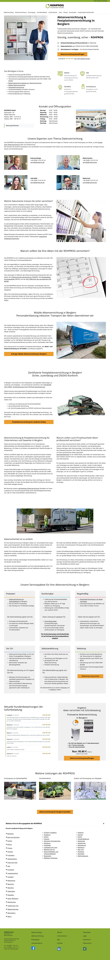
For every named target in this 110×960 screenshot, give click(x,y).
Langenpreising (12, 873)
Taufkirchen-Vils (12, 906)
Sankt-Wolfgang (12, 898)
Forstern (10, 852)
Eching (46, 837)
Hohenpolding (12, 859)
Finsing (9, 848)
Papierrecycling (9, 12)
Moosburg (81, 847)
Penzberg (81, 852)
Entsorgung (31, 12)
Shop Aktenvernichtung (100, 1)
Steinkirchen (11, 902)
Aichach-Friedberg (50, 833)
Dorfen (9, 841)
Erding (80, 837)
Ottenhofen (11, 891)
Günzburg (47, 843)
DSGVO (35, 277)
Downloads (72, 12)
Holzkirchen (82, 843)
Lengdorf (10, 877)
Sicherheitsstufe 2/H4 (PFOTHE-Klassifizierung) (29, 387)
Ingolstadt (47, 845)
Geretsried (81, 841)
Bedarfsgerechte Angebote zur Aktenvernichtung (25, 83)
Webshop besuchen (90, 676)
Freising (46, 839)
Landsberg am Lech (50, 847)
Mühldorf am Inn (49, 849)
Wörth (9, 916)
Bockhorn (10, 834)
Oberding (10, 888)
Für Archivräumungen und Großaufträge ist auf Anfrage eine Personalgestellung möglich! (55, 636)
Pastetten (10, 895)
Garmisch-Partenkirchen (52, 841)
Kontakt (59, 943)
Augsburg (53, 689)
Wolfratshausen (83, 856)
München (64, 687)
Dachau (80, 835)
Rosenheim (47, 856)
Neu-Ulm (81, 849)
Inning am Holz (12, 862)
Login (85, 936)
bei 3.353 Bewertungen (82, 59)
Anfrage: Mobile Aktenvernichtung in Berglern (29, 354)
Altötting (81, 833)
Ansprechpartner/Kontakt (86, 12)
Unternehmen (52, 12)
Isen (8, 866)
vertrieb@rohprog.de (37, 162)
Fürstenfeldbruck (83, 839)
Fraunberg (10, 855)
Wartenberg (11, 913)
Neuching (10, 884)
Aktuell (65, 12)
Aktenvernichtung (20, 12)
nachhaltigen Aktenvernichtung (28, 488)
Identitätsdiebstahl (62, 454)
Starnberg (81, 854)
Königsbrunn (82, 845)
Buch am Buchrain (13, 837)
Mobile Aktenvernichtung (16, 85)
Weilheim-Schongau (50, 858)
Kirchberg (10, 870)
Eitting (9, 844)
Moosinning (11, 880)
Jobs (60, 12)
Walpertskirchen (12, 909)
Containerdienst (42, 12)
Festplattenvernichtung (16, 87)
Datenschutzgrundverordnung (21, 277)
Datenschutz (87, 943)
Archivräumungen (50, 621)
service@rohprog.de (13, 949)
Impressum (87, 940)
